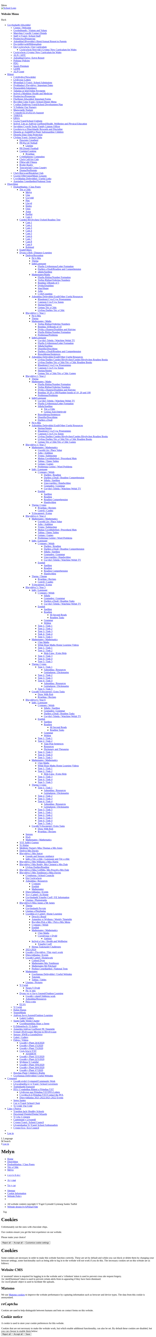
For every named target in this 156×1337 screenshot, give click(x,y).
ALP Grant (18, 71)
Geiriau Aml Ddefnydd (55, 411)
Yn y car (11, 1185)
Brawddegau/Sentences (49, 354)
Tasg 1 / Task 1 (45, 625)
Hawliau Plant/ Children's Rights (29, 1073)
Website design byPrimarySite (22, 1206)
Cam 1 (29, 222)
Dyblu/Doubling (46, 285)
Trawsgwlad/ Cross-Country (33, 167)
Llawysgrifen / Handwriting (57, 483)
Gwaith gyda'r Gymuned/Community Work (34, 1081)
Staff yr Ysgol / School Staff (27, 36)
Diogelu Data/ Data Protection (28, 134)
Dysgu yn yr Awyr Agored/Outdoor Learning (41, 993)
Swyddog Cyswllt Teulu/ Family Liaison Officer (36, 126)
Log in (10, 1133)
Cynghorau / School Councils (40, 875)
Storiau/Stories (45, 304)
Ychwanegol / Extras (42, 513)
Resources (49, 746)
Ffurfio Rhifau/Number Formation (54, 277)
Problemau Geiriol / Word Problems (55, 466)
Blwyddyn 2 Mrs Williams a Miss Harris (39, 861)
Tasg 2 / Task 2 (45, 628)
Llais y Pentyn (14, 1108)
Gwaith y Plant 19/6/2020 (32, 1064)
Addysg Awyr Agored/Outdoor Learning (33, 1015)
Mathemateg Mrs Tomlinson (45, 963)
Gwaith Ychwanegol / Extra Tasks (48, 691)
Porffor (29, 214)
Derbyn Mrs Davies (29, 850)
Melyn (29, 192)
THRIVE (18, 115)
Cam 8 (29, 241)
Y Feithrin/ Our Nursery (25, 107)
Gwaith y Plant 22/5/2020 (32, 1059)
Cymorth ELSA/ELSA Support (28, 112)
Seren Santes (19, 1100)
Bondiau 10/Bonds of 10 (50, 326)
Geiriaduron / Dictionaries (56, 672)
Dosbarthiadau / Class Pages (27, 186)
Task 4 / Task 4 (45, 634)
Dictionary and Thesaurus (56, 749)
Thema (35, 261)
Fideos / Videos (20, 1040)
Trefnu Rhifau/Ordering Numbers (54, 280)
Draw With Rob (45, 694)
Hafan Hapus (19, 1010)
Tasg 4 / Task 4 (45, 658)
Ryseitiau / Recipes (47, 507)
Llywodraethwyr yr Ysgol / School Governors (35, 1084)
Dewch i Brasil (39, 916)
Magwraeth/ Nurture (23, 110)
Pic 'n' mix (31, 990)
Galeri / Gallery (20, 1037)
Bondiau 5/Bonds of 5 (48, 283)
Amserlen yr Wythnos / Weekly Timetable (52, 919)
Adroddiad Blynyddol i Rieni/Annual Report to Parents (40, 41)
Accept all (18, 1243)
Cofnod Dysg (38, 960)
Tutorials (36, 977)
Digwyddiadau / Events (37, 892)
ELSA (23, 1004)
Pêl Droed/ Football (29, 148)
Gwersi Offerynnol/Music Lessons (30, 176)
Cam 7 (29, 239)
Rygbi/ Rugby (26, 165)
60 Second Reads (58, 614)
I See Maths (43, 642)
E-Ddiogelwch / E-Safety (25, 1026)
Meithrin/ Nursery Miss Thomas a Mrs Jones (41, 848)
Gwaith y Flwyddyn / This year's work (44, 952)
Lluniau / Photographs (36, 900)
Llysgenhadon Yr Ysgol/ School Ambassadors (35, 1125)
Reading (48, 497)
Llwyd (29, 203)
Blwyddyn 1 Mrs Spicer (31, 853)
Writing (47, 623)
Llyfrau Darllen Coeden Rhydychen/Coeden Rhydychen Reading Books (73, 359)
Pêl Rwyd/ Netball (28, 143)
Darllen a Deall (45, 420)
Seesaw (29, 834)
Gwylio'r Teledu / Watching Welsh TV (56, 340)
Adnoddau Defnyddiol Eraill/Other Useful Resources (57, 296)
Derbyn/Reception (34, 255)
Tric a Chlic (25, 189)
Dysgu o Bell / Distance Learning (36, 252)
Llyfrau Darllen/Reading (37, 867)
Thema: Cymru (39, 505)
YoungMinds (19, 1012)
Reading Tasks (57, 617)
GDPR (16, 69)
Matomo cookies (17, 1294)
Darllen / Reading (52, 475)
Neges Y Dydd (33, 988)
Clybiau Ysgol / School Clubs (27, 137)
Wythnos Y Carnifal (29, 1062)
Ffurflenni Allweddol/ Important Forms (32, 99)
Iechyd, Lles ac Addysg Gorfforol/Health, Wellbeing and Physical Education (50, 123)
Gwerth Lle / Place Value (50, 450)
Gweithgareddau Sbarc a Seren (34, 1023)
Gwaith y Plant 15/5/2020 (32, 1056)
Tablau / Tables (39, 979)
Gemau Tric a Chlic (47, 307)
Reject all (6, 1243)
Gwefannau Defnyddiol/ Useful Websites (33, 1075)
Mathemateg (38, 889)
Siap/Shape (43, 288)
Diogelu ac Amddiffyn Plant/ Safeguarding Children (38, 132)
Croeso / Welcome (22, 27)
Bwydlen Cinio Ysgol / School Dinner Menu (35, 101)
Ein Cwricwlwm (34, 878)
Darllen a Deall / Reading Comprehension (64, 477)
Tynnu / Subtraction (47, 455)
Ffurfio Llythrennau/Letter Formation (56, 266)
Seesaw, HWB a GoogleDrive (28, 1034)
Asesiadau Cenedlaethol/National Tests (32, 181)
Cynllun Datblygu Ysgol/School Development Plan (38, 104)
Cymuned (12, 1078)
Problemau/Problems (48, 335)
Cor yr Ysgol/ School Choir (26, 1103)
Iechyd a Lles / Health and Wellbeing (49, 941)
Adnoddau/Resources (36, 999)
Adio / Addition (45, 453)
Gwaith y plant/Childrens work (40, 996)
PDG (15, 63)
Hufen (29, 206)
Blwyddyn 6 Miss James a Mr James (37, 903)
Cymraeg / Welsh (46, 472)
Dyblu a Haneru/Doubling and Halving (57, 329)
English (41, 491)
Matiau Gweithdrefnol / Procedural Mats (57, 458)
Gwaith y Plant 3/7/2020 (31, 1070)
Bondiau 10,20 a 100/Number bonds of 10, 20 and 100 (64, 392)
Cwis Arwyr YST (28, 1051)
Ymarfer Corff (45, 944)
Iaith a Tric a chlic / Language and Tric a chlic (48, 859)
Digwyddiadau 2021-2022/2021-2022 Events (41, 1097)
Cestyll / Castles (45, 510)
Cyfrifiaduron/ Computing (32, 156)
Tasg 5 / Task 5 (45, 636)
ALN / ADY (19, 55)
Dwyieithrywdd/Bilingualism (27, 44)
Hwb (28, 837)
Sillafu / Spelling (52, 480)
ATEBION (31, 1053)
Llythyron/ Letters (22, 79)
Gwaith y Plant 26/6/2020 (32, 1067)
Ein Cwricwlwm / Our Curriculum (30, 47)
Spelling (48, 494)
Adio (40, 291)
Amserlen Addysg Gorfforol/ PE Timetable (34, 1029)
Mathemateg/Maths (41, 274)
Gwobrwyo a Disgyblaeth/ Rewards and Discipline (38, 129)
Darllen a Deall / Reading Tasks (59, 601)
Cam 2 (29, 225)
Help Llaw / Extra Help (55, 653)
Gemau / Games (45, 464)
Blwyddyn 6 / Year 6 (36, 700)
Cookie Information (16, 1193)
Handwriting (50, 502)
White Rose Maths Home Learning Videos (58, 645)
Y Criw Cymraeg (21, 1117)
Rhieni (10, 74)
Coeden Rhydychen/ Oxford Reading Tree (40, 219)
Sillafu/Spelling (45, 346)
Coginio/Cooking (28, 151)
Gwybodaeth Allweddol (18, 25)
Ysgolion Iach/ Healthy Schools (28, 1111)
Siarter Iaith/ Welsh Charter (26, 1021)
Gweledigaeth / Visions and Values (30, 30)
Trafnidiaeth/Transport (24, 1086)
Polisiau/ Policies (21, 60)
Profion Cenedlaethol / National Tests (50, 968)
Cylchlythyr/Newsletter (24, 77)
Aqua (28, 211)
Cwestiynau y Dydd (47, 935)
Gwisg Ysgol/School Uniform (27, 121)
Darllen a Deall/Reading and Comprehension (59, 269)
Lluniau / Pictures (34, 982)
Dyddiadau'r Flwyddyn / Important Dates (33, 85)
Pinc (28, 200)
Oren (28, 208)
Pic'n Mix (36, 258)
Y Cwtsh (24, 985)
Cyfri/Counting (45, 293)
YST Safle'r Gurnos (29, 842)
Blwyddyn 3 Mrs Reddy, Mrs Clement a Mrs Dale (44, 864)
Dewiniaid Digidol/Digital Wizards (30, 1114)
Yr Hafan (24, 845)
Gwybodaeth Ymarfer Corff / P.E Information (47, 897)
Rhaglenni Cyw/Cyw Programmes (54, 299)
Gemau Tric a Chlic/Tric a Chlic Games (57, 373)
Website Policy (14, 1196)
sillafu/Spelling (45, 272)
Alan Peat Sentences (54, 743)
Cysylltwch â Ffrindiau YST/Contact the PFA (41, 1095)
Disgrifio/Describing (47, 348)
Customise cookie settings (37, 1243)
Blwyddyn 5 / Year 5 (36, 587)
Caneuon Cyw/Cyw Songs (51, 302)
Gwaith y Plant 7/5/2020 (31, 1048)
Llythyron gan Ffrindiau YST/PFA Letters (40, 1092)
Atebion (48, 938)
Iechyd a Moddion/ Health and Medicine (32, 93)
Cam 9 (29, 244)
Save (28, 1334)
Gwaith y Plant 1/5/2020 (31, 1045)
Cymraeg (36, 883)
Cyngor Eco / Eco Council (26, 1128)
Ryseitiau (30, 154)
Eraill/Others (26, 250)
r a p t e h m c (13, 1175)
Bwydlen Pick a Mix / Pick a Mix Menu (51, 922)
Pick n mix (31, 1001)
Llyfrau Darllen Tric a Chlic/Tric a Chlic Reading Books (65, 362)
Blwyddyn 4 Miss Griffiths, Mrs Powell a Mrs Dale (44, 870)
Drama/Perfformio (28, 170)
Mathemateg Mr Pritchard (44, 966)
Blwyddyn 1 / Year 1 (36, 313)
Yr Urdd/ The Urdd (22, 1106)
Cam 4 (29, 230)
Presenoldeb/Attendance (25, 88)
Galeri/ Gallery (27, 1018)
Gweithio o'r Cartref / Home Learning (44, 914)
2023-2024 (31, 949)
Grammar (48, 620)
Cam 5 (29, 233)
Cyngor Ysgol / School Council (28, 1122)
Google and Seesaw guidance (40, 856)
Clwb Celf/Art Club (29, 159)
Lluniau (29, 145)
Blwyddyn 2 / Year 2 (36, 376)
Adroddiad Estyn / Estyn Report (28, 58)
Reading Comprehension (56, 499)
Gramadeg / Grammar (54, 486)
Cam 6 (29, 236)
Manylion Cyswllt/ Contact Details (30, 33)
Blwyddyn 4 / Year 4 (36, 516)
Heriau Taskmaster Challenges (46, 946)
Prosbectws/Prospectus (24, 38)
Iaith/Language (39, 263)
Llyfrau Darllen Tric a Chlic (51, 310)
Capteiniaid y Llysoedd (24, 1119)
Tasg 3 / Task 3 (45, 631)
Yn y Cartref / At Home (37, 894)
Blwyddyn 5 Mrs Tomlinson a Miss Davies (40, 872)
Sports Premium (21, 66)
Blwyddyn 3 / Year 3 (36, 444)
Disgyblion (12, 184)
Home (10, 1159)
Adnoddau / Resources (55, 669)
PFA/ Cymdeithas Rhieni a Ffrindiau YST (33, 1089)
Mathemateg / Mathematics (45, 447)
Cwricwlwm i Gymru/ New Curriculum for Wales (37, 52)
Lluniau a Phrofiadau (36, 911)
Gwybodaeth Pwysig (36, 908)
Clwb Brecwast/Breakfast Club (28, 173)
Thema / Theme (39, 576)
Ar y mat (11, 1180)
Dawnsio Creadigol (29, 140)
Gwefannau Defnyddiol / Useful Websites (52, 974)
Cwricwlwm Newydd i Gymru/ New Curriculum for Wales (48, 49)
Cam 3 (29, 217)
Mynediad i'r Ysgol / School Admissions (32, 82)
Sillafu (47, 595)
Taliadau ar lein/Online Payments (29, 90)
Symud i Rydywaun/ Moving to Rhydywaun (34, 1031)
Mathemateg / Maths (41, 321)
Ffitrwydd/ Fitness (28, 162)
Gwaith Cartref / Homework (39, 957)
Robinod (30, 247)
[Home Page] (8, 8)
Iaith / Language (39, 469)
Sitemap (11, 1190)
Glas (28, 195)
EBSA (16, 118)
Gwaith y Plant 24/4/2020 (32, 1042)
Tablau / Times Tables (48, 461)
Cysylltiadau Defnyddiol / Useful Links (32, 178)
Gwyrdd (30, 197)
